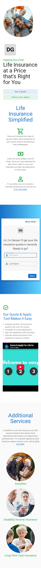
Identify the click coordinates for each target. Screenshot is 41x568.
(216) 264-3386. (20, 189)
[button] (20, 137)
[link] (20, 183)
